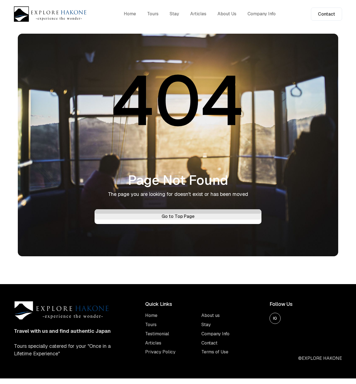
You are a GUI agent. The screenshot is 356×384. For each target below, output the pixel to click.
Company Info (262, 14)
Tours (153, 14)
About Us (226, 14)
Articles (198, 14)
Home (130, 14)
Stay (174, 14)
